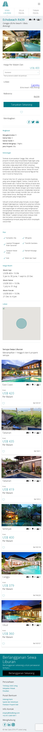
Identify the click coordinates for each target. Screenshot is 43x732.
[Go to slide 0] (4, 40)
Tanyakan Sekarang (21, 104)
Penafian (6, 691)
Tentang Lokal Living (10, 686)
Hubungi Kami (8, 699)
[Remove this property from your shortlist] (21, 112)
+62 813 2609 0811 (9, 715)
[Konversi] (21, 72)
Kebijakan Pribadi (9, 688)
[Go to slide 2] (39, 40)
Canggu (35, 85)
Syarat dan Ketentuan (10, 702)
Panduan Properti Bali (10, 705)
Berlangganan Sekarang (21, 673)
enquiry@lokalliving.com (11, 713)
